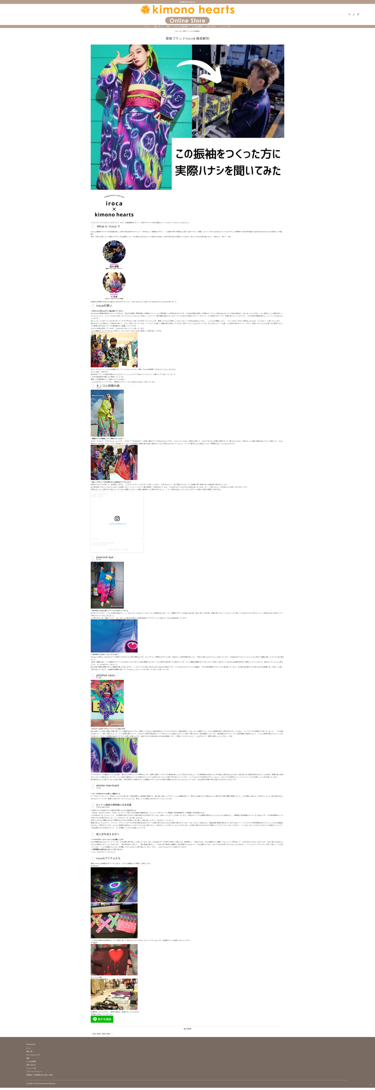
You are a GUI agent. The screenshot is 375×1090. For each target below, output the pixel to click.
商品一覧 (157, 26)
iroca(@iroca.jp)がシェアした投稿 (117, 549)
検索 (168, 26)
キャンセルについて (33, 1055)
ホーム (147, 26)
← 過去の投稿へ (96, 1034)
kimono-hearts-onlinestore (46, 1083)
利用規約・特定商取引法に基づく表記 (39, 1075)
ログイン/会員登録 (181, 26)
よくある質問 (197, 26)
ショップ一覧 (225, 26)
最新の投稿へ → (107, 1034)
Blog (180, 31)
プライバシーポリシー (34, 1071)
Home (176, 31)
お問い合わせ (211, 26)
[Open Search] (349, 14)
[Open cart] (358, 14)
